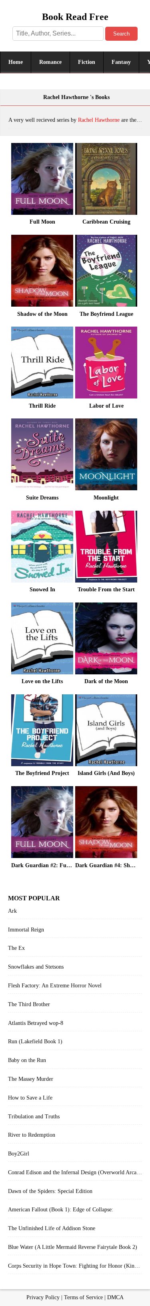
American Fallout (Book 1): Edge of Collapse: (60, 1210)
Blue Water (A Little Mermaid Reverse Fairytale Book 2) (72, 1247)
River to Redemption (31, 1135)
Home (15, 62)
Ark (12, 911)
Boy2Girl (18, 1154)
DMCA (115, 1297)
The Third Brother (29, 1004)
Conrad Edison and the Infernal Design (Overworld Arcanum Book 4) (75, 1172)
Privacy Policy (43, 1297)
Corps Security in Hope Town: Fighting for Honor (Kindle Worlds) (75, 1266)
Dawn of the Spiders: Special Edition (50, 1191)
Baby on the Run (27, 1060)
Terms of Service (83, 1297)
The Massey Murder (30, 1079)
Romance (50, 62)
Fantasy (121, 62)
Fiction (86, 62)
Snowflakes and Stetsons (36, 967)
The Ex (16, 948)
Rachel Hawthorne (99, 120)
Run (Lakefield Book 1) (35, 1041)
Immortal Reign (26, 930)
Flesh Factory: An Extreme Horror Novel (55, 986)
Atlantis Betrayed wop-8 (35, 1023)
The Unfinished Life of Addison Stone (51, 1228)
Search (121, 34)
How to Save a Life (30, 1098)
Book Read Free (75, 17)
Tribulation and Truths (34, 1117)
